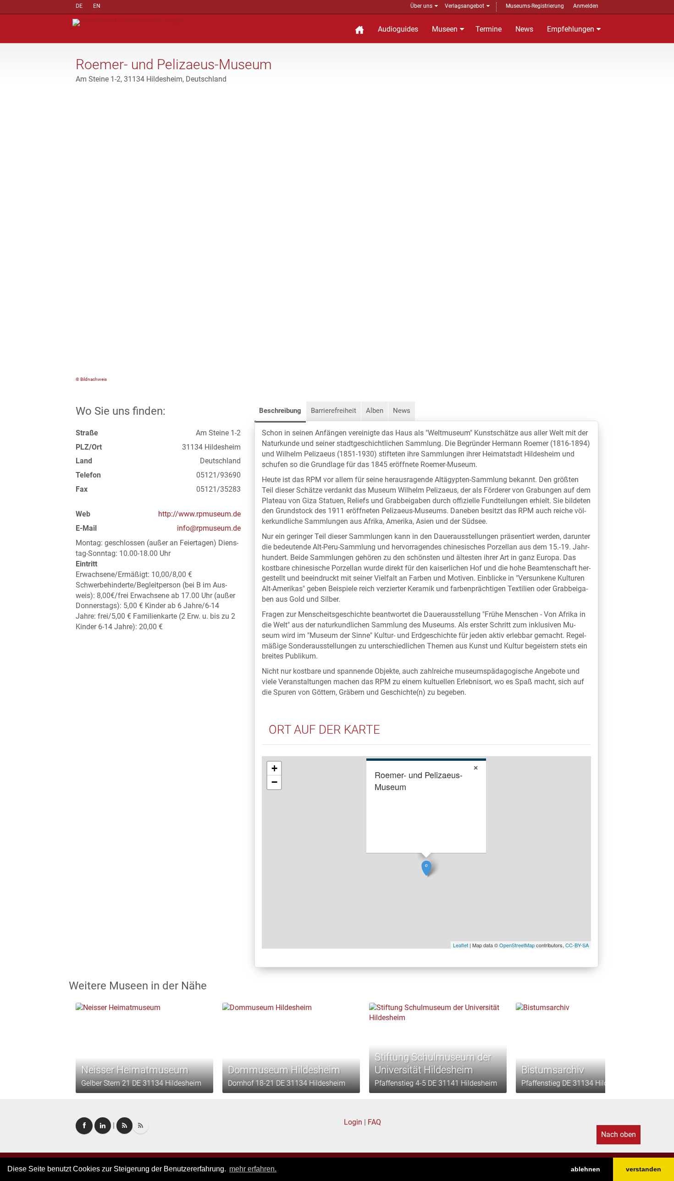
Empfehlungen (570, 29)
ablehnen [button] (585, 1169)
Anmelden (585, 6)
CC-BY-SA (577, 945)
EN (96, 6)
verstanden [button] (643, 1169)
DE (79, 6)
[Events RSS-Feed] (124, 1125)
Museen (445, 29)
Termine (488, 29)
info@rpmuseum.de (209, 528)
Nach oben (618, 1134)
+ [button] (274, 768)
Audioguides (398, 29)
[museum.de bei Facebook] (84, 1125)
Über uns (421, 6)
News (524, 29)
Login (353, 1122)
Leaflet (460, 945)
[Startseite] (359, 28)
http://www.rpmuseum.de (199, 514)
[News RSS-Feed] (141, 1125)
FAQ (374, 1122)
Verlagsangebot (464, 6)
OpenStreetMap (517, 945)
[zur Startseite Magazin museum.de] (127, 22)
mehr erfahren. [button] (252, 1169)
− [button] (274, 782)
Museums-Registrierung (535, 6)
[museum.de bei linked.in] (102, 1125)
